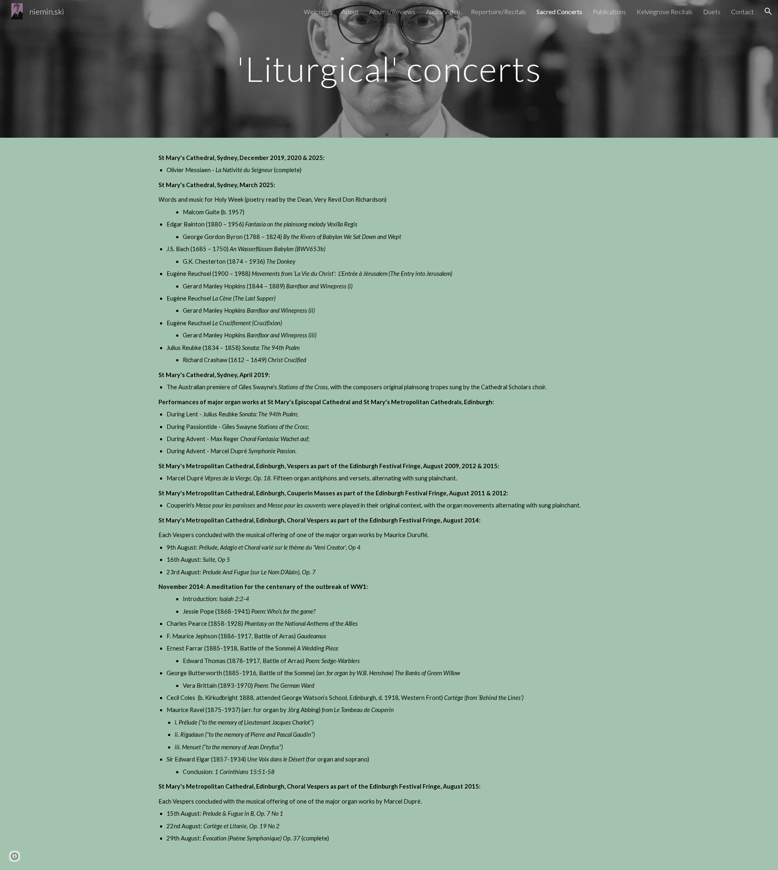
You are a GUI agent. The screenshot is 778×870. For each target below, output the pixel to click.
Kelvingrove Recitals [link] (665, 11)
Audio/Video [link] (443, 11)
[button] (768, 11)
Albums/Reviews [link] (392, 11)
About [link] (350, 11)
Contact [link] (742, 11)
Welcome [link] (317, 11)
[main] (389, 68)
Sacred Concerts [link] (559, 11)
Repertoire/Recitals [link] (498, 11)
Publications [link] (609, 11)
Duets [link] (711, 11)
